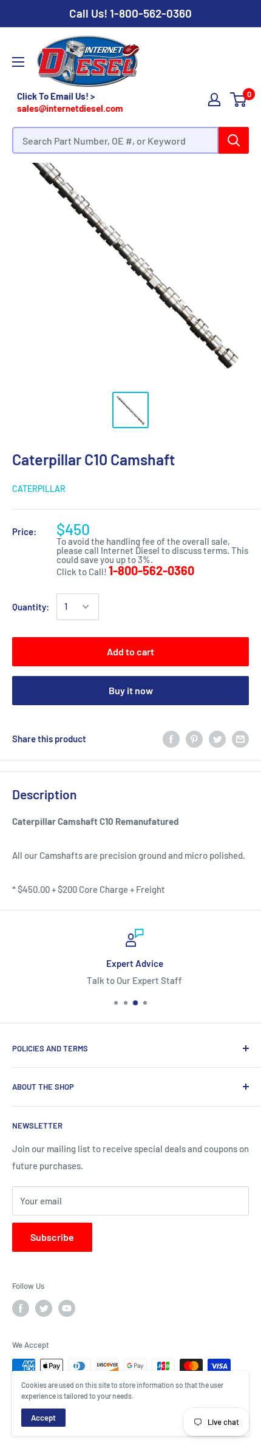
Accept (43, 1417)
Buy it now (131, 690)
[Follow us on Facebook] (20, 1308)
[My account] (214, 99)
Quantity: (30, 606)
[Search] (234, 140)
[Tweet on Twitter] (217, 738)
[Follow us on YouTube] (66, 1308)
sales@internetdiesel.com (70, 108)
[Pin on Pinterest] (194, 738)
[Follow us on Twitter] (43, 1308)
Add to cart (130, 651)
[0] (238, 99)
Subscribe (52, 1237)
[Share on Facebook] (171, 738)
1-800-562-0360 (151, 13)
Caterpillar (39, 488)
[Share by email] (240, 738)
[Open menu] (18, 62)
